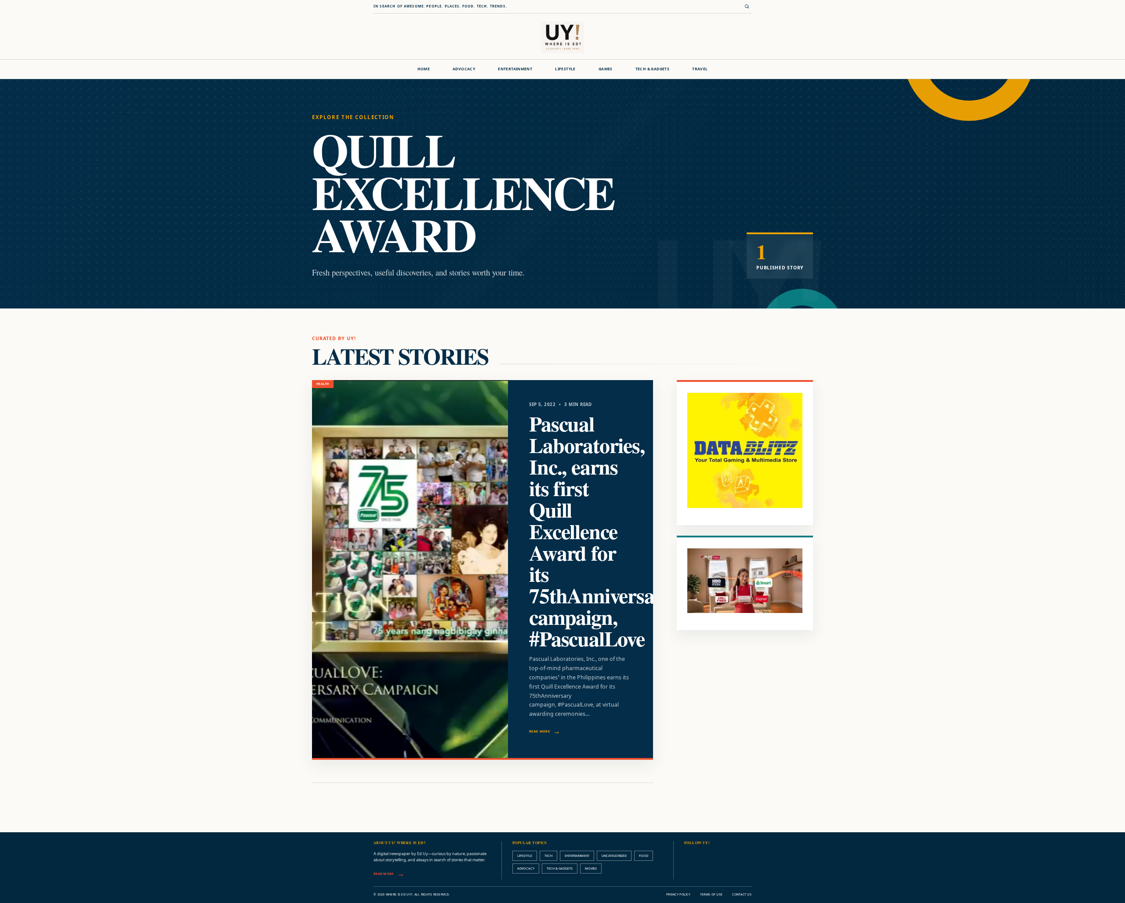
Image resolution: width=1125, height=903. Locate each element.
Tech (548, 855)
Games (606, 69)
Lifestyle (565, 69)
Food (643, 855)
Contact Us (741, 894)
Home (423, 69)
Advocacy (464, 69)
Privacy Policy (678, 894)
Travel (700, 69)
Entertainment (515, 69)
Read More (539, 731)
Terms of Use (711, 894)
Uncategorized (614, 855)
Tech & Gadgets (652, 69)
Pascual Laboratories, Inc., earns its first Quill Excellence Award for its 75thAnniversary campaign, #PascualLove (601, 531)
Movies (591, 868)
